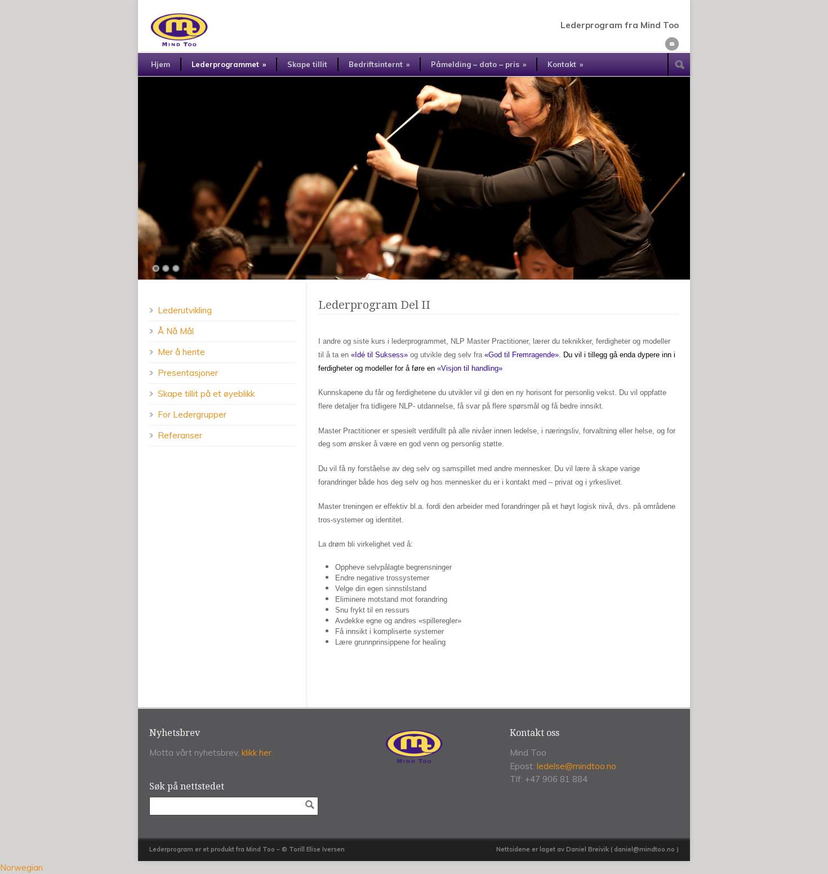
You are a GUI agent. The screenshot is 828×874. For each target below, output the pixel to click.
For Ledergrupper (192, 414)
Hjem (160, 64)
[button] (414, 867)
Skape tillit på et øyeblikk (206, 393)
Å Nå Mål (176, 331)
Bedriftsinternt (379, 64)
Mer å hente (181, 352)
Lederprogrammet (229, 64)
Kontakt (565, 64)
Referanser (180, 435)
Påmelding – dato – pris (478, 64)
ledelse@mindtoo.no (576, 766)
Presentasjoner (188, 372)
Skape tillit (307, 64)
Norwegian (21, 867)
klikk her (256, 752)
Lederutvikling (185, 310)
